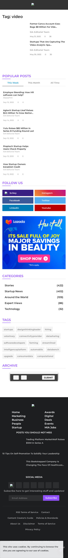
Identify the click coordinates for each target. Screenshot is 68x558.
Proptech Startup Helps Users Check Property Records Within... (15, 148)
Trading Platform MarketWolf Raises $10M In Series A (45, 441)
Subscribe (51, 497)
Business (17, 419)
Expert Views (13, 303)
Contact (45, 512)
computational (45, 356)
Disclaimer (29, 523)
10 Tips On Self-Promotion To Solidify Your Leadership (30, 453)
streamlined (48, 343)
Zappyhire (7, 98)
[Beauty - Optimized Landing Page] (34, 242)
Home (16, 412)
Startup (17, 427)
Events (49, 423)
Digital (49, 416)
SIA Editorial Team (39, 32)
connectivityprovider (30, 336)
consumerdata (25, 356)
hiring (48, 329)
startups (8, 329)
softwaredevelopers (14, 343)
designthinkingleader (28, 329)
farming (33, 343)
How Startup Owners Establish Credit (14, 165)
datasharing (52, 336)
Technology (12, 308)
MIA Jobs (50, 427)
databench (53, 349)
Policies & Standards (47, 518)
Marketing (18, 416)
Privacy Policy (32, 529)
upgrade (8, 356)
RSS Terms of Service (27, 512)
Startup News (14, 291)
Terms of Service (46, 523)
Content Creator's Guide (20, 518)
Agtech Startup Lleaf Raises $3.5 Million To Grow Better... (18, 111)
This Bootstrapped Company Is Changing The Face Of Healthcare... (45, 463)
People (16, 423)
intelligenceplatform (15, 349)
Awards (50, 412)
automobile (37, 349)
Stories (9, 285)
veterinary (9, 336)
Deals (48, 419)
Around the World (16, 297)
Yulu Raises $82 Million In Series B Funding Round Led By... (18, 130)
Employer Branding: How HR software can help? (18, 93)
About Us (15, 523)
